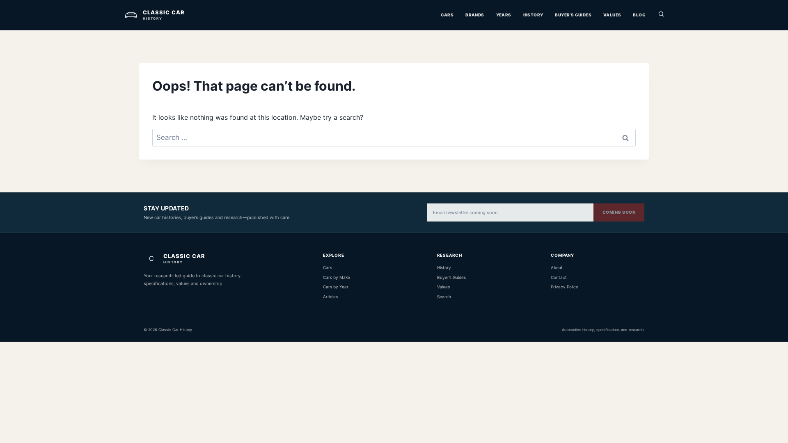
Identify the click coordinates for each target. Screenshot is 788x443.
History (533, 14)
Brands (474, 14)
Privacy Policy (564, 286)
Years (503, 14)
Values (612, 14)
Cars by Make (336, 277)
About (557, 267)
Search (444, 296)
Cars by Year (335, 286)
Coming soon (619, 212)
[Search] (661, 15)
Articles (330, 296)
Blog (639, 14)
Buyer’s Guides (573, 14)
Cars (447, 14)
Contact (559, 277)
